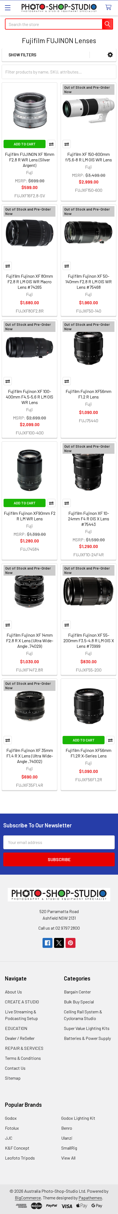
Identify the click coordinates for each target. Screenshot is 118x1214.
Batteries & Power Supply (87, 1038)
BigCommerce (28, 1197)
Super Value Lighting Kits (86, 1028)
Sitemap (13, 1078)
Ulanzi (66, 1137)
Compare (51, 144)
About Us (13, 991)
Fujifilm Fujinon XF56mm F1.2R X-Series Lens (88, 753)
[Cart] (109, 7)
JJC (8, 1137)
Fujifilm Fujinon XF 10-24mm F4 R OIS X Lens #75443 (88, 518)
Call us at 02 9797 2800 (59, 927)
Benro (66, 1128)
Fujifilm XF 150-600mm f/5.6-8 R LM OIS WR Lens (88, 156)
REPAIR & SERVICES (24, 1048)
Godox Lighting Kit (78, 1118)
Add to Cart (25, 144)
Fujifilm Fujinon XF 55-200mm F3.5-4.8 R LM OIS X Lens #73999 (88, 640)
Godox (11, 1118)
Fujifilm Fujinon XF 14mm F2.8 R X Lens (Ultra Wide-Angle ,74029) (29, 640)
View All (68, 1157)
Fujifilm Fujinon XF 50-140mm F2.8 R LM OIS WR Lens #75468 (88, 281)
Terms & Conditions (23, 1058)
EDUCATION (16, 1028)
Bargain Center (77, 991)
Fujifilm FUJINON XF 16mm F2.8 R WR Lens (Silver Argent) (29, 159)
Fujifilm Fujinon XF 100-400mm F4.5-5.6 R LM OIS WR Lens (29, 397)
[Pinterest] (70, 943)
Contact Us (15, 1068)
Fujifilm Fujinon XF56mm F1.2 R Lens (88, 394)
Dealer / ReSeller (20, 1038)
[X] (59, 943)
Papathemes (90, 1197)
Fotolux (12, 1128)
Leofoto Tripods (20, 1157)
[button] (110, 54)
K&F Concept (17, 1147)
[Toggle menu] (7, 7)
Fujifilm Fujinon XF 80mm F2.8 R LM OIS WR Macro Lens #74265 (29, 281)
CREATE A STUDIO (22, 1001)
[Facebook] (47, 943)
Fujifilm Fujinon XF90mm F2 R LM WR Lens (29, 515)
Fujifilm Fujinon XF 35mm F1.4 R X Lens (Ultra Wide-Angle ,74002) (29, 756)
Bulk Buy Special (79, 1001)
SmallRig (69, 1147)
